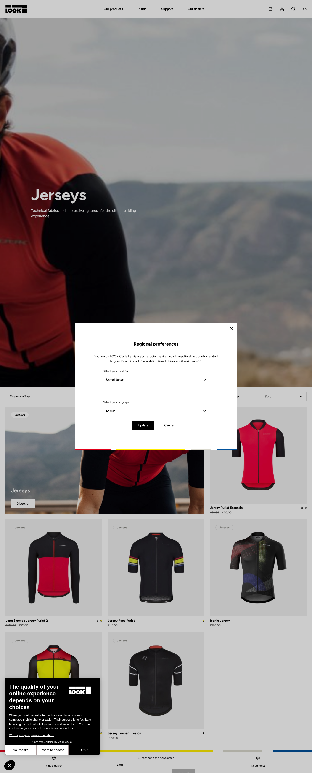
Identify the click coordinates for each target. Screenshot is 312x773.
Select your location (115, 371)
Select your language (116, 402)
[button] (9, 765)
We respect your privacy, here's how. (31, 735)
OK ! (84, 750)
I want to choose (52, 750)
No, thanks (20, 750)
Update (143, 425)
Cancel (169, 425)
